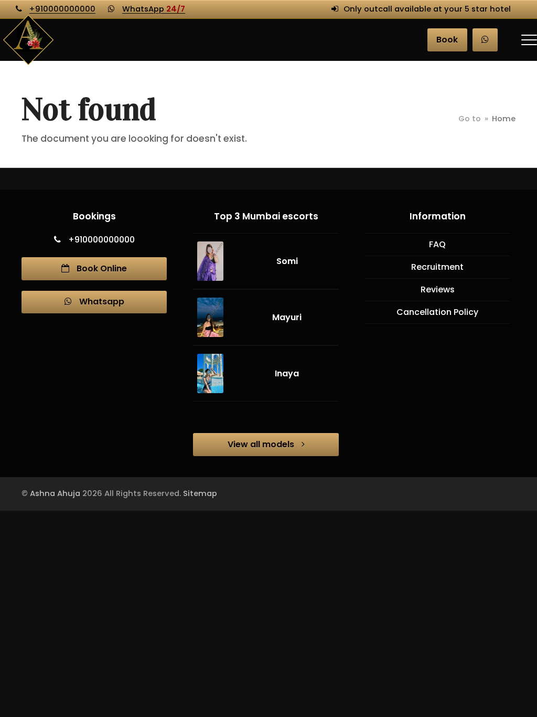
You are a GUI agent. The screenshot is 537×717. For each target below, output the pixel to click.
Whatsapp (100, 302)
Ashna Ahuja (55, 493)
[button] (529, 40)
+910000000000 (62, 9)
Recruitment (437, 267)
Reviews (438, 289)
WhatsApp (153, 9)
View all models (262, 444)
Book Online (100, 268)
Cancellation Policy (437, 312)
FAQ (437, 244)
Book (447, 40)
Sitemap (200, 493)
